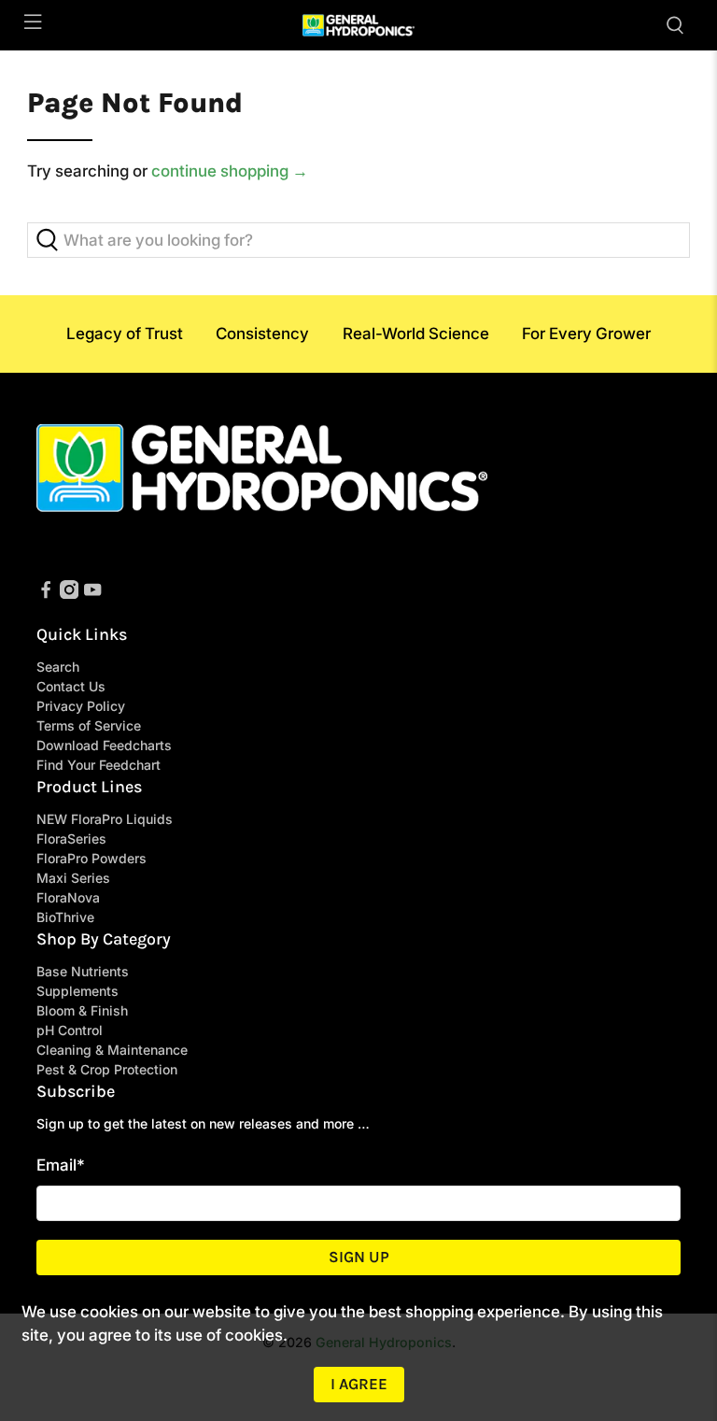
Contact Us (70, 686)
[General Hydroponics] (358, 25)
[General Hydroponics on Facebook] (45, 594)
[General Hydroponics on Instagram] (69, 594)
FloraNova (68, 897)
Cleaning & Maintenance (112, 1050)
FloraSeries (71, 838)
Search (57, 667)
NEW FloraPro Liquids (104, 819)
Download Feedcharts (104, 745)
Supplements (77, 991)
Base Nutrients (82, 971)
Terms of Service (88, 725)
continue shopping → (229, 171)
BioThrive (65, 917)
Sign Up (359, 1256)
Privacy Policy (80, 706)
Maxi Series (73, 878)
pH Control (69, 1030)
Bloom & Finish (82, 1010)
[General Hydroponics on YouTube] (92, 594)
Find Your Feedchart (98, 765)
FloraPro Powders (91, 858)
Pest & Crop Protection (106, 1069)
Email (60, 1165)
